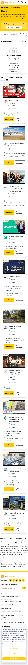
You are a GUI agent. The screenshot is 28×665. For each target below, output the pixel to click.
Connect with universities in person (11, 601)
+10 (12, 115)
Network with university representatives (12, 620)
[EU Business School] (5, 237)
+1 (9, 389)
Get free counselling (7, 604)
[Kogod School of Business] (5, 327)
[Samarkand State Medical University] (5, 469)
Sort (23, 41)
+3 (16, 248)
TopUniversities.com (5, 541)
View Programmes (19, 119)
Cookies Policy (18, 645)
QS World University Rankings (15, 546)
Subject (13, 34)
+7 (23, 203)
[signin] (22, 2)
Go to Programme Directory (13, 27)
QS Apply (9, 554)
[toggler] (25, 2)
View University (9, 119)
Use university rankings (7, 599)
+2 (13, 485)
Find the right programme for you (10, 596)
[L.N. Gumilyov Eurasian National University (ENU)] (5, 187)
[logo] (7, 2)
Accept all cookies (14, 658)
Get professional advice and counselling (12, 622)
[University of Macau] (5, 144)
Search (5, 34)
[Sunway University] (5, 277)
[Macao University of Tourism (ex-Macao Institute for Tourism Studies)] (5, 371)
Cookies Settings (14, 648)
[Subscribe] (24, 588)
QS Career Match (5, 561)
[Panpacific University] (5, 514)
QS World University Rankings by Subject (11, 548)
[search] (19, 2)
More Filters (23, 34)
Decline (14, 653)
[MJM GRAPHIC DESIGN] (5, 101)
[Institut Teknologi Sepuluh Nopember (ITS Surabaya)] (5, 418)
